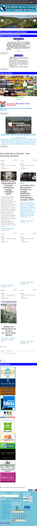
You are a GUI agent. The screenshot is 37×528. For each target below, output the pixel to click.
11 (17, 515)
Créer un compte (27, 510)
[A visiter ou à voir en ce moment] (18, 86)
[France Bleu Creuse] (7, 403)
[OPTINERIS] (7, 372)
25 (17, 518)
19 (19, 517)
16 (13, 517)
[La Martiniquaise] (7, 438)
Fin (14, 353)
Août (17, 507)
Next (34, 20)
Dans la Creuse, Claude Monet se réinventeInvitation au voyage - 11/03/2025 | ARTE (8, 187)
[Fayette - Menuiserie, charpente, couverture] (7, 387)
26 (19, 518)
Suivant (9, 353)
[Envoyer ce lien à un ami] (14, 160)
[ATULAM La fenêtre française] (7, 454)
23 (13, 518)
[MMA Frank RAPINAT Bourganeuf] (7, 416)
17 (15, 517)
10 (4, 353)
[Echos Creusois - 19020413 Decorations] (18, 61)
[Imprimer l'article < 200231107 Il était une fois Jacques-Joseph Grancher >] (35, 289)
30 (13, 520)
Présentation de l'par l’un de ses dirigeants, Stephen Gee (16, 109)
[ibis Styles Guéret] (7, 427)
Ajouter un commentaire (8, 228)
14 (23, 515)
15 (25, 515)
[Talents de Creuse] (7, 477)
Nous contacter (5, 523)
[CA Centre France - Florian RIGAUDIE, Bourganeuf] (7, 446)
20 (21, 517)
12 (19, 515)
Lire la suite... (4, 53)
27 (21, 518)
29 (25, 518)
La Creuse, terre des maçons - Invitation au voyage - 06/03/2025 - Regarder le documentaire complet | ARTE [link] (27, 192)
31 (15, 520)
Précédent (8, 351)
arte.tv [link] (22, 183)
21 (23, 517)
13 (21, 515)
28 (23, 518)
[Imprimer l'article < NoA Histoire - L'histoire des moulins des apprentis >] (35, 233)
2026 (17, 508)
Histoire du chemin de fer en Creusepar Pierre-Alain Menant (8, 330)
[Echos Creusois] (18, 46)
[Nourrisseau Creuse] (7, 466)
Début (2, 351)
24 (15, 518)
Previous (2, 20)
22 (25, 517)
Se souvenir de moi (28, 504)
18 (17, 517)
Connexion (27, 507)
